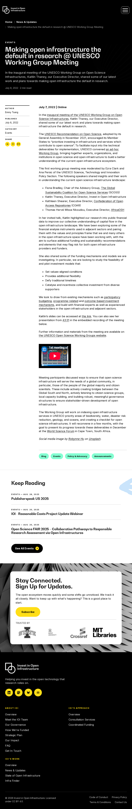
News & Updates (26, 21)
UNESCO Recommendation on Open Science (73, 134)
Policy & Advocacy (77, 456)
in (7, 144)
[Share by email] (18, 144)
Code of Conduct (98, 797)
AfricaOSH (117, 209)
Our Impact (12, 740)
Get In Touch (13, 750)
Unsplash (94, 438)
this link (86, 316)
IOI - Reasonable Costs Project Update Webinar (47, 514)
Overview (11, 714)
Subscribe (27, 612)
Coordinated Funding (81, 724)
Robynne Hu (76, 438)
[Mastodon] (19, 692)
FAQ (7, 745)
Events (8, 133)
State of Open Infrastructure (22, 775)
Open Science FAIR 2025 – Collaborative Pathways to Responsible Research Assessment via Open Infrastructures (61, 531)
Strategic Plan (13, 735)
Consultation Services (82, 719)
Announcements (102, 456)
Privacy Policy (119, 797)
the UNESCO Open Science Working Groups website (72, 335)
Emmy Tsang (11, 112)
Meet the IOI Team (16, 719)
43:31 (65, 320)
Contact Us (121, 802)
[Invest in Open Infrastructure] (33, 668)
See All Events (24, 548)
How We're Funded (17, 730)
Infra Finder (12, 780)
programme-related (65, 301)
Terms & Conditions (100, 802)
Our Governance (15, 724)
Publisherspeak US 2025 (30, 499)
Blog (43, 456)
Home (8, 21)
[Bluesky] (28, 692)
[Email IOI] (38, 692)
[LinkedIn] (9, 692)
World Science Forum (60, 431)
